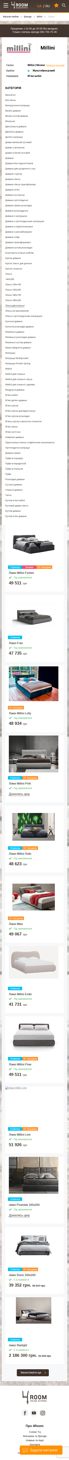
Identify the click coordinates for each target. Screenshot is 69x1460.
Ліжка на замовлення (17, 310)
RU (47, 6)
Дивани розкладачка (16, 210)
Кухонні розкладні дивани (19, 326)
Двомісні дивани (14, 131)
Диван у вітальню (15, 147)
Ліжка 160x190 (13, 284)
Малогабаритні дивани (18, 347)
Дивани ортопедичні (16, 200)
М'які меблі (11, 395)
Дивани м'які (12, 189)
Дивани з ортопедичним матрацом (24, 221)
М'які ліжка (11, 426)
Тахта (8, 495)
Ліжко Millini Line (20, 1134)
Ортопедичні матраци (17, 447)
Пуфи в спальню (14, 468)
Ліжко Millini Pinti (20, 783)
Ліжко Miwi (16, 923)
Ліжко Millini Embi (20, 994)
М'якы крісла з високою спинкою (23, 421)
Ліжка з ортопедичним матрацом (23, 316)
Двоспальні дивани (15, 126)
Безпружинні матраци (17, 105)
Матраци (10, 352)
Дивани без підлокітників (19, 163)
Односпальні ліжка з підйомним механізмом (29, 442)
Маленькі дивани (14, 331)
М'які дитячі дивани (16, 400)
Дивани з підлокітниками (19, 226)
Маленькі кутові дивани (18, 342)
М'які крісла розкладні (17, 416)
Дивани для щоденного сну (20, 168)
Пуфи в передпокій (15, 463)
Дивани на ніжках (15, 194)
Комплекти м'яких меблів (19, 252)
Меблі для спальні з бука (18, 379)
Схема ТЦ (35, 1432)
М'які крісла (11, 405)
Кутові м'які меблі (15, 500)
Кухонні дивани (13, 321)
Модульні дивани (14, 389)
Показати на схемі (55, 65)
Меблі (8, 368)
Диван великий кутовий (18, 142)
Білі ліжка (10, 100)
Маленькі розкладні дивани (20, 337)
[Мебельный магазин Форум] (20, 5)
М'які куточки (13, 431)
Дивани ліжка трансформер (20, 184)
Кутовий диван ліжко (16, 505)
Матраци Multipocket (16, 358)
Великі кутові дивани (16, 115)
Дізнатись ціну (19, 794)
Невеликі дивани (14, 437)
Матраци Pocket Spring (17, 363)
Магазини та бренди (35, 1436)
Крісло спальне (13, 268)
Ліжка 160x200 (13, 289)
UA (39, 6)
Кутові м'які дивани (16, 516)
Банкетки (10, 94)
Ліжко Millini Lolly (20, 713)
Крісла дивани (13, 258)
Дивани (9, 158)
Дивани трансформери (18, 242)
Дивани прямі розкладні (18, 205)
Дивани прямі (13, 452)
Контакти (35, 1444)
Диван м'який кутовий (17, 152)
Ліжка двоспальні (14, 305)
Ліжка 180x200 (13, 300)
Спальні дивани (13, 489)
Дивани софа (12, 237)
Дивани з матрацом (16, 215)
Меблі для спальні (15, 373)
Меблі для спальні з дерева (20, 384)
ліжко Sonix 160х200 (22, 1275)
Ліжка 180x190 (13, 294)
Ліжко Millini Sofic (20, 853)
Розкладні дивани (15, 479)
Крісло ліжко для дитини (18, 263)
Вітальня (10, 121)
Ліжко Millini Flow (20, 1064)
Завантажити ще (30, 1372)
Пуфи (8, 474)
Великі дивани (13, 110)
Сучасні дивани (13, 484)
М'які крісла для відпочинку (20, 410)
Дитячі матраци (14, 137)
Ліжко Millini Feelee (21, 572)
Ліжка (8, 273)
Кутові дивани (13, 510)
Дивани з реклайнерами (18, 231)
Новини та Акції (35, 1440)
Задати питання (43, 1450)
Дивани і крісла (13, 173)
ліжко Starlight (18, 1345)
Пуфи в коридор (14, 458)
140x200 (9, 279)
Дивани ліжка (12, 179)
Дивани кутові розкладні (18, 247)
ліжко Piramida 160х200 (24, 1204)
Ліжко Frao (16, 643)
